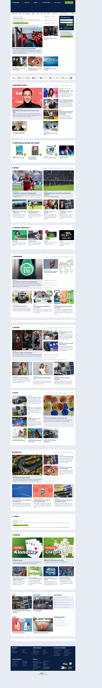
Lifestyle (18, 452)
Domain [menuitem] (48, 13)
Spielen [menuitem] (42, 13)
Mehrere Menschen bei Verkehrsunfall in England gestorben (63, 604)
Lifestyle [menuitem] (33, 13)
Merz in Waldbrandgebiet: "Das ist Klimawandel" (62, 597)
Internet (36, 2)
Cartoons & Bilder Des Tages (26, 143)
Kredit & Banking (60, 256)
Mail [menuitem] (45, 13)
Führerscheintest (36, 652)
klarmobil (24, 664)
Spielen (17, 535)
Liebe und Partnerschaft (65, 452)
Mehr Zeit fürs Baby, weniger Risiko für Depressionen (62, 602)
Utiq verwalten (35, 668)
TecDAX (61, 273)
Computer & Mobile (50, 327)
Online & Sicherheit (57, 327)
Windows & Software (65, 327)
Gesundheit (71, 452)
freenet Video (24, 661)
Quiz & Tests (62, 85)
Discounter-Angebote (57, 649)
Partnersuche (24, 652)
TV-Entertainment (46, 2)
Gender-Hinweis (46, 661)
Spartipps (71, 256)
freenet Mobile (25, 662)
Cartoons (71, 85)
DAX (60, 269)
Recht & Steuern (66, 256)
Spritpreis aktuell (15, 651)
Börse (13, 649)
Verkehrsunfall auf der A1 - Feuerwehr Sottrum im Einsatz (62, 623)
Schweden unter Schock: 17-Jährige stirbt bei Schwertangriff (50, 16)
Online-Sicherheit (67, 649)
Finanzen (18, 256)
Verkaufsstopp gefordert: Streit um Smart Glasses (51, 357)
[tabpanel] (27, 40)
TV (47, 85)
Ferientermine (14, 652)
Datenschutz (35, 665)
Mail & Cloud (57, 2)
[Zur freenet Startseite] (15, 2)
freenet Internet (15, 664)
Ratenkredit (66, 651)
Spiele (44, 649)
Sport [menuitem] (16, 13)
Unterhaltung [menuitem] (27, 13)
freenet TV (14, 662)
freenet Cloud (56, 651)
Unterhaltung (20, 85)
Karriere (44, 665)
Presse (44, 662)
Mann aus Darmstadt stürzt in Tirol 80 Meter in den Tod (62, 607)
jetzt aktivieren (16, 23)
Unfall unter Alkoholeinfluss (58, 618)
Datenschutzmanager (37, 666)
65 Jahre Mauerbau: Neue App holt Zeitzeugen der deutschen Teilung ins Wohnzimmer (55, 359)
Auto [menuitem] (23, 13)
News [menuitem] (13, 13)
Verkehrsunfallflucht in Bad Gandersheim (60, 620)
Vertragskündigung (46, 666)
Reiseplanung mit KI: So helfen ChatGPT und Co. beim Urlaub (52, 354)
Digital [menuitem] (38, 13)
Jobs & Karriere (54, 256)
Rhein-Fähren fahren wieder (48, 287)
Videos (44, 651)
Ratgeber (55, 452)
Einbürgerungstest (36, 651)
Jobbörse (23, 649)
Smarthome (71, 327)
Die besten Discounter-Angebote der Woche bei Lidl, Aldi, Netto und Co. (64, 599)
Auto (16, 393)
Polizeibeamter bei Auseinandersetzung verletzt (61, 625)
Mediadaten (45, 664)
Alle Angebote (69, 2)
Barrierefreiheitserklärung (37, 662)
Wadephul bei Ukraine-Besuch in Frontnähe (50, 18)
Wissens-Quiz (45, 652)
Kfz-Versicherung (57, 655)
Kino (52, 85)
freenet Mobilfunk (15, 661)
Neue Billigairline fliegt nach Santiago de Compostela (51, 481)
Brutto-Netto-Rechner (68, 652)
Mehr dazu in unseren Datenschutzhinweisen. (32, 26)
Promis (50, 85)
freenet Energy (14, 665)
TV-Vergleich (66, 655)
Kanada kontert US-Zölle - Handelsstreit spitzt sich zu (51, 285)
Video (55, 85)
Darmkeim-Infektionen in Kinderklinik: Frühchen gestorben (51, 23)
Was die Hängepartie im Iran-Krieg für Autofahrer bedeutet (51, 281)
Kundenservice (35, 661)
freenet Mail (56, 652)
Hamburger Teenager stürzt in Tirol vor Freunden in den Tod (51, 21)
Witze (58, 85)
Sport (16, 168)
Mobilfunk (26, 2)
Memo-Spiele (67, 85)
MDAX (61, 271)
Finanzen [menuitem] (19, 13)
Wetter (23, 651)
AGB (34, 669)
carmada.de (24, 665)
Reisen (59, 452)
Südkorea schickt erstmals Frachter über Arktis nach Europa (51, 283)
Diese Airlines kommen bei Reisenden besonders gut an (52, 478)
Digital (17, 327)
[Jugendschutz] (43, 673)
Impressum (35, 664)
